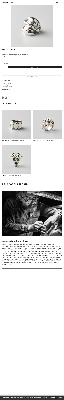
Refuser (60, 397)
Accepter (52, 397)
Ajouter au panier (35, 67)
